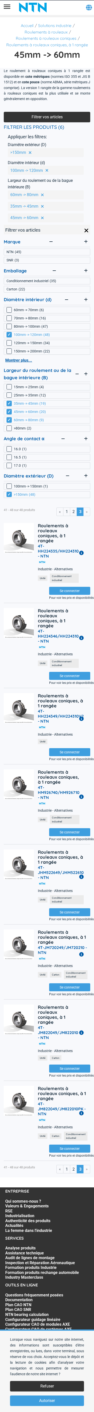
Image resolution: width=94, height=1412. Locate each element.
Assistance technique (24, 1253)
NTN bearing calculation (27, 1314)
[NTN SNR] (33, 8)
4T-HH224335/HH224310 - (58, 551)
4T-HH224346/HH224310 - (58, 636)
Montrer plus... (18, 360)
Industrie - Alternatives (55, 569)
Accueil (27, 25)
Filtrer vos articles (47, 117)
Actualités (14, 1225)
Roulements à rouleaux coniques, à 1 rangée (47, 44)
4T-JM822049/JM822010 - (58, 1032)
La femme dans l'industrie (28, 1230)
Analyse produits (20, 1248)
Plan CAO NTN (18, 1304)
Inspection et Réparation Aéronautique (40, 1262)
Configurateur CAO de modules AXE (37, 1324)
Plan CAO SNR (18, 1309)
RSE (9, 1211)
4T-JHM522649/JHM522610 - (61, 872)
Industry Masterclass (24, 1277)
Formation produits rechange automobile (42, 1272)
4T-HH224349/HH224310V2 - (61, 716)
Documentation (19, 1299)
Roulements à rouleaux (46, 32)
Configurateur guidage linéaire (32, 1319)
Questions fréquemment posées (34, 1295)
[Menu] (7, 7)
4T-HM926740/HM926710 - (58, 792)
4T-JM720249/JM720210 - (62, 950)
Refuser (47, 1386)
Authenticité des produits (27, 1220)
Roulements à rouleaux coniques (46, 38)
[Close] (86, 230)
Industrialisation (19, 1215)
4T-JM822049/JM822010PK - (62, 1108)
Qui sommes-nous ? (23, 1201)
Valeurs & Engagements (27, 1206)
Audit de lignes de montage (30, 1257)
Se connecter (70, 591)
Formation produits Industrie (31, 1267)
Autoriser (47, 1400)
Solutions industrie (54, 25)
